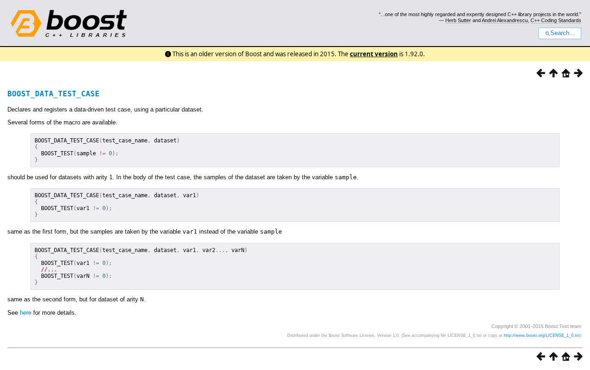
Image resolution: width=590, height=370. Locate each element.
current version (374, 54)
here (25, 312)
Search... (562, 33)
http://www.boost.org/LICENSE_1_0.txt (542, 335)
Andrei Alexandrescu (505, 20)
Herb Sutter (458, 20)
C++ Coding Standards (556, 20)
